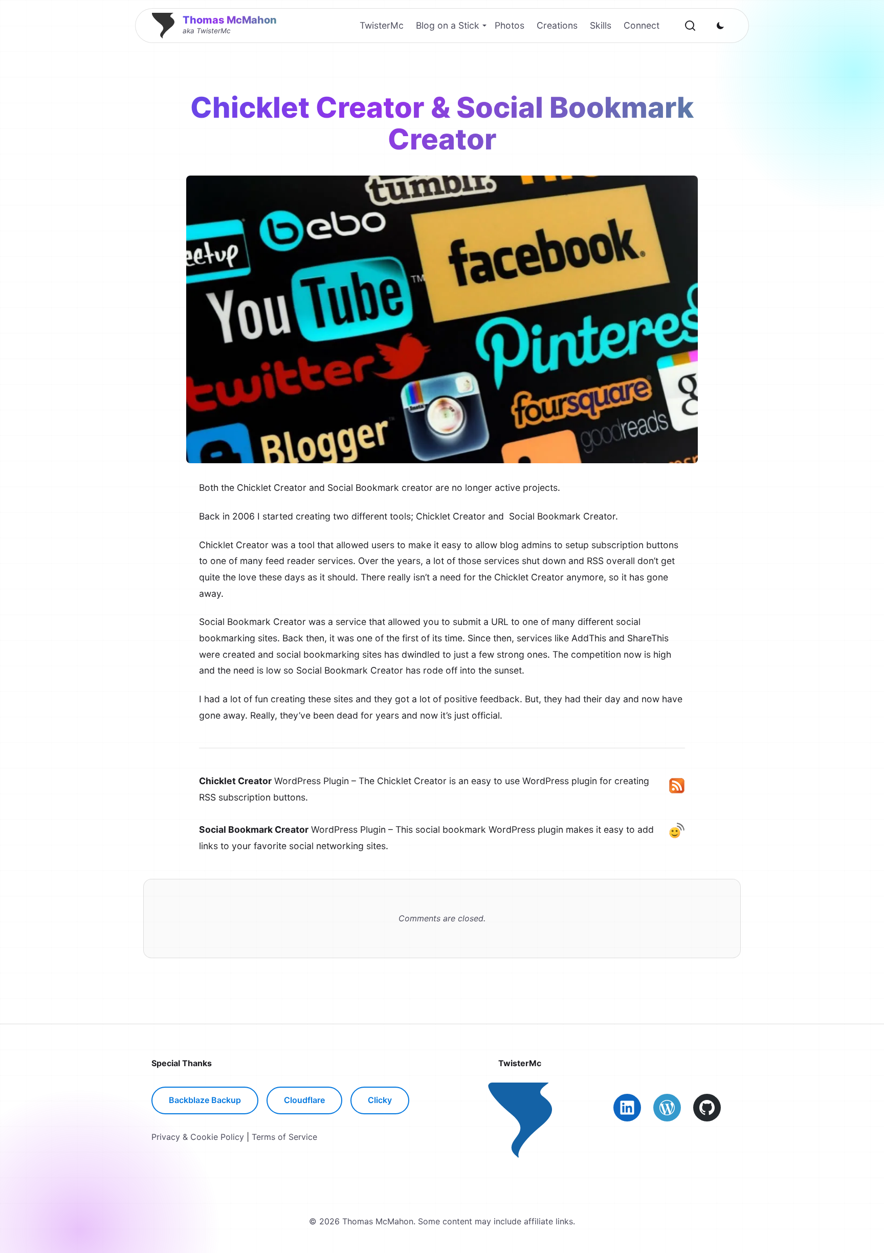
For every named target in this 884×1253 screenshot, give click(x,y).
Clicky (380, 1100)
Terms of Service (284, 1137)
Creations (557, 25)
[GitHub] (707, 1107)
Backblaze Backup (205, 1100)
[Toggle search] (690, 25)
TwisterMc (382, 25)
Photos (509, 25)
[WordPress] (667, 1107)
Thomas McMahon (230, 20)
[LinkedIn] (627, 1107)
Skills (600, 25)
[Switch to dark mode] (720, 25)
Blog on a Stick (447, 25)
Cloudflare (304, 1100)
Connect (641, 25)
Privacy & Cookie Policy (197, 1137)
